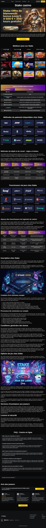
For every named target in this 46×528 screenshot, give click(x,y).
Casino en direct (16, 49)
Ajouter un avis (39, 488)
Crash (28, 49)
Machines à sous (39, 49)
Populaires (5, 49)
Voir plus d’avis (23, 505)
